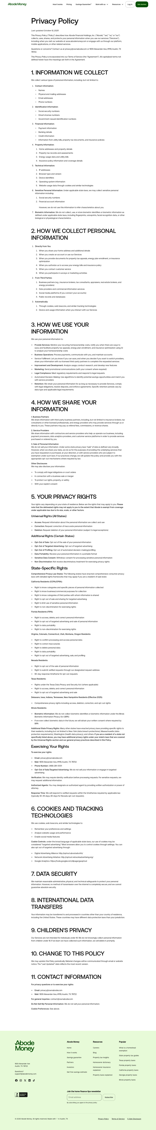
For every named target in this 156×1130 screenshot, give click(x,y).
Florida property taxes (127, 1065)
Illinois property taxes (127, 1080)
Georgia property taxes (128, 1075)
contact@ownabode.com (61, 999)
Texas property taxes (127, 1060)
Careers (96, 1048)
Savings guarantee (74, 1057)
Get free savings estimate (77, 1072)
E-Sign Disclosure (134, 1119)
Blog (94, 1053)
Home (69, 1048)
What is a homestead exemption (127, 1049)
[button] (102, 4)
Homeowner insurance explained (102, 1068)
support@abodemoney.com (25, 1074)
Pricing (69, 4)
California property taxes (128, 1070)
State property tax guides (129, 1055)
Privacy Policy (103, 1119)
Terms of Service (118, 1119)
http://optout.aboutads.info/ (71, 853)
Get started (141, 4)
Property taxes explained (102, 1075)
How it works (58, 4)
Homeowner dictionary (102, 1062)
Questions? (19, 1071)
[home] (17, 4)
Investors (70, 1067)
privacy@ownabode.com (51, 758)
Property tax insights (101, 1057)
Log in (130, 4)
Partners (70, 1062)
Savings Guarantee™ (84, 4)
